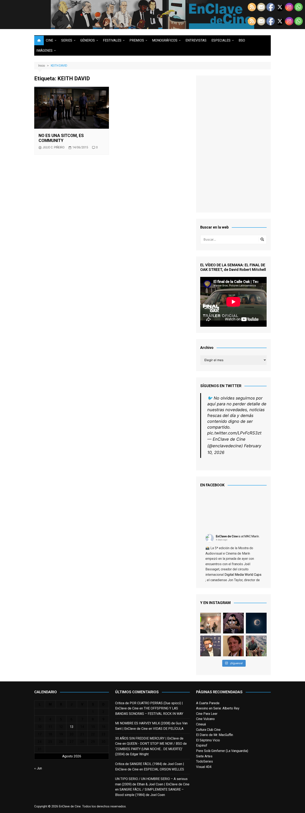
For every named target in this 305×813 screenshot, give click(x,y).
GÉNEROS (87, 40)
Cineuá (201, 724)
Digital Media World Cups (242, 575)
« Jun (38, 768)
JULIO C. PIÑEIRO (54, 147)
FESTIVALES (112, 40)
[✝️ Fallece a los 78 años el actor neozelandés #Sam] (256, 646)
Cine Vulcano (205, 719)
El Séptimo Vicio (208, 740)
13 (71, 727)
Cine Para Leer (206, 714)
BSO (242, 40)
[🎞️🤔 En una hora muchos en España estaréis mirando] (256, 623)
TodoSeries (204, 761)
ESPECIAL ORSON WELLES (164, 769)
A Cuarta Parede (208, 703)
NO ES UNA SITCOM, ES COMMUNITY (61, 138)
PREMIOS (136, 40)
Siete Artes (204, 756)
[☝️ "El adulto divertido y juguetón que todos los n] (233, 646)
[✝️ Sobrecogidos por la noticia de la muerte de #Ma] (210, 646)
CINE (49, 40)
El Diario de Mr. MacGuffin (214, 735)
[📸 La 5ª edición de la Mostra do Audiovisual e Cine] (210, 623)
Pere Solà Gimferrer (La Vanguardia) (222, 751)
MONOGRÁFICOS (164, 40)
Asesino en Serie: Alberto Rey (217, 708)
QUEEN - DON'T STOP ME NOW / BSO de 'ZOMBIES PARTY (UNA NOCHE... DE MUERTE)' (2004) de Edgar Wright (151, 749)
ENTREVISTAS (195, 40)
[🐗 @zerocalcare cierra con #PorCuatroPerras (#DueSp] (233, 623)
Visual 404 (203, 767)
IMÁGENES (44, 51)
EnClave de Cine (227, 536)
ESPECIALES (221, 40)
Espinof (201, 745)
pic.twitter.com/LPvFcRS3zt (234, 432)
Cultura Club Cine (208, 730)
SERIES (66, 40)
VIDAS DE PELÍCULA (168, 729)
